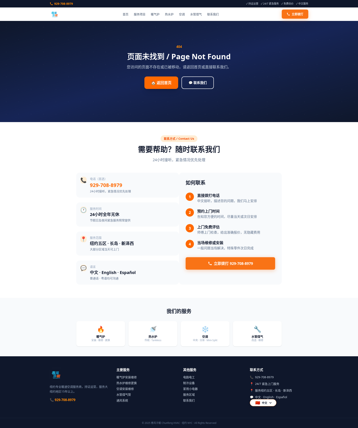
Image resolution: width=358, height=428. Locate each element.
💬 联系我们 (198, 82)
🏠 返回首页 (161, 82)
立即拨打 (297, 14)
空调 (182, 14)
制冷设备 (189, 383)
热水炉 (169, 14)
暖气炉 (155, 14)
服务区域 (189, 394)
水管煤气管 (123, 394)
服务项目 (139, 14)
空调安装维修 (125, 389)
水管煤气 (196, 14)
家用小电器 (190, 389)
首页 (125, 14)
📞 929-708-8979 (62, 400)
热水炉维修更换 (126, 383)
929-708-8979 (63, 4)
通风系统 (122, 400)
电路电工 (189, 377)
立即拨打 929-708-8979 (233, 263)
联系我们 (213, 14)
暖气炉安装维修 (126, 377)
